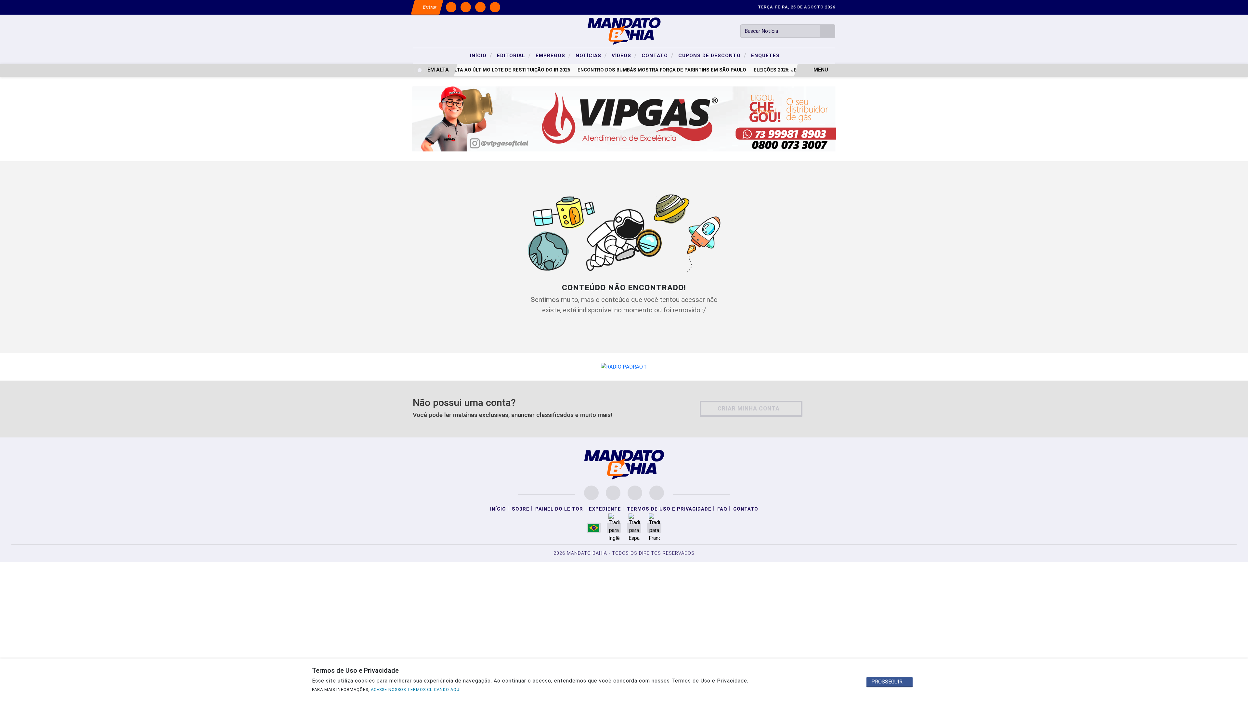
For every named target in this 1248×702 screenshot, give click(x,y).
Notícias (591, 55)
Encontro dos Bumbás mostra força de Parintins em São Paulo (654, 70)
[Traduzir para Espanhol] (634, 528)
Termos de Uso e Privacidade (669, 509)
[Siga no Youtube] (495, 7)
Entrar (429, 7)
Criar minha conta (749, 408)
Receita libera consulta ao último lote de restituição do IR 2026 (477, 70)
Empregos (553, 55)
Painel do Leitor (559, 509)
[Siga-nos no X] (635, 493)
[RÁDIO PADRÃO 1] (624, 366)
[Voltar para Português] (594, 528)
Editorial (514, 55)
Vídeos (624, 55)
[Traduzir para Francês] (654, 528)
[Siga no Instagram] (466, 7)
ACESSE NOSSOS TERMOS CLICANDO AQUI (416, 689)
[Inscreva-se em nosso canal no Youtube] (656, 493)
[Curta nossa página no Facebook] (591, 493)
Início (481, 55)
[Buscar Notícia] (827, 31)
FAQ (722, 509)
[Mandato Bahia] (624, 31)
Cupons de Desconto (712, 55)
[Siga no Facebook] (451, 7)
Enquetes (765, 55)
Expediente (605, 509)
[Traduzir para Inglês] (614, 528)
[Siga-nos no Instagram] (613, 493)
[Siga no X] (480, 7)
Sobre (520, 509)
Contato (657, 55)
